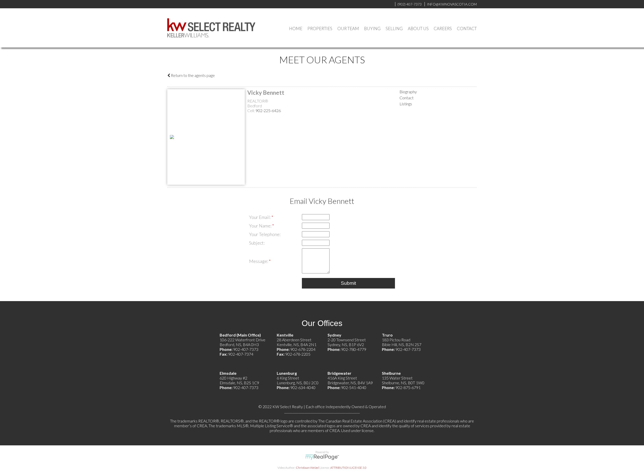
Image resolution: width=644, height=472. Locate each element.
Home (295, 28)
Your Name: (260, 225)
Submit (348, 283)
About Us (418, 28)
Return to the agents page (192, 75)
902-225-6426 (268, 110)
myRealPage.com (322, 457)
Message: (259, 261)
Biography (408, 91)
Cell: (251, 110)
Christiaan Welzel (307, 467)
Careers (443, 28)
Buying (372, 28)
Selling (394, 28)
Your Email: (260, 217)
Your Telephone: (264, 234)
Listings (405, 103)
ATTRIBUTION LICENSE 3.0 (348, 467)
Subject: (257, 243)
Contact (467, 28)
